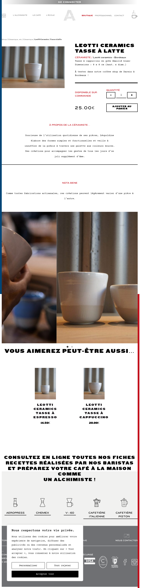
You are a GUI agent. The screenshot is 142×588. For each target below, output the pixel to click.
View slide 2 (72, 347)
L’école (50, 15)
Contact (119, 15)
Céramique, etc (15, 39)
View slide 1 (67, 347)
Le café (37, 15)
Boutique (87, 15)
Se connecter (69, 2)
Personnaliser (28, 565)
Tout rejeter (62, 565)
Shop (4, 39)
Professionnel (103, 15)
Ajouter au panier (122, 107)
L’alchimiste (20, 15)
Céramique (28, 39)
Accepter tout (45, 574)
